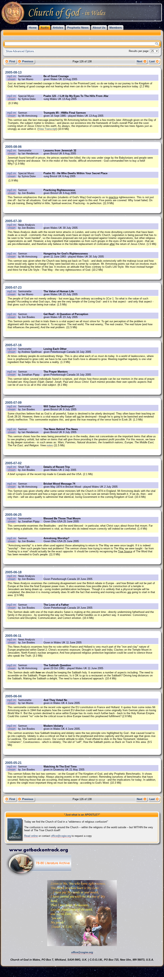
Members (115, 27)
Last (152, 61)
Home (33, 27)
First (12, 61)
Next (139, 61)
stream (12, 79)
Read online (31, 835)
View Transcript (47, 128)
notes (50, 445)
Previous (27, 61)
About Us (99, 27)
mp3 (10, 76)
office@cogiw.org (61, 835)
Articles (58, 27)
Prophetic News (78, 27)
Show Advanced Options (20, 51)
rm (14, 76)
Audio (45, 27)
